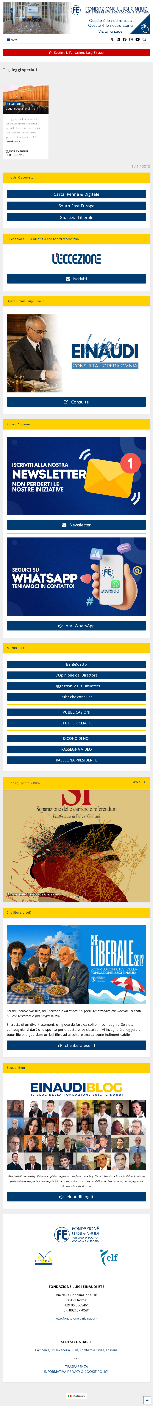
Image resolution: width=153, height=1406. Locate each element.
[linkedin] (118, 39)
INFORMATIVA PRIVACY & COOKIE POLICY (76, 1371)
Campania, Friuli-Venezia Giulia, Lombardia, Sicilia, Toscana (76, 1350)
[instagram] (131, 39)
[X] (112, 39)
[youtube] (137, 39)
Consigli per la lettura (24, 783)
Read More (13, 141)
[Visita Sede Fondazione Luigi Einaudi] (76, 32)
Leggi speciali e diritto (20, 108)
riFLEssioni (14, 104)
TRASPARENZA (76, 1366)
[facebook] (125, 39)
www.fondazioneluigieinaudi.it (76, 1318)
